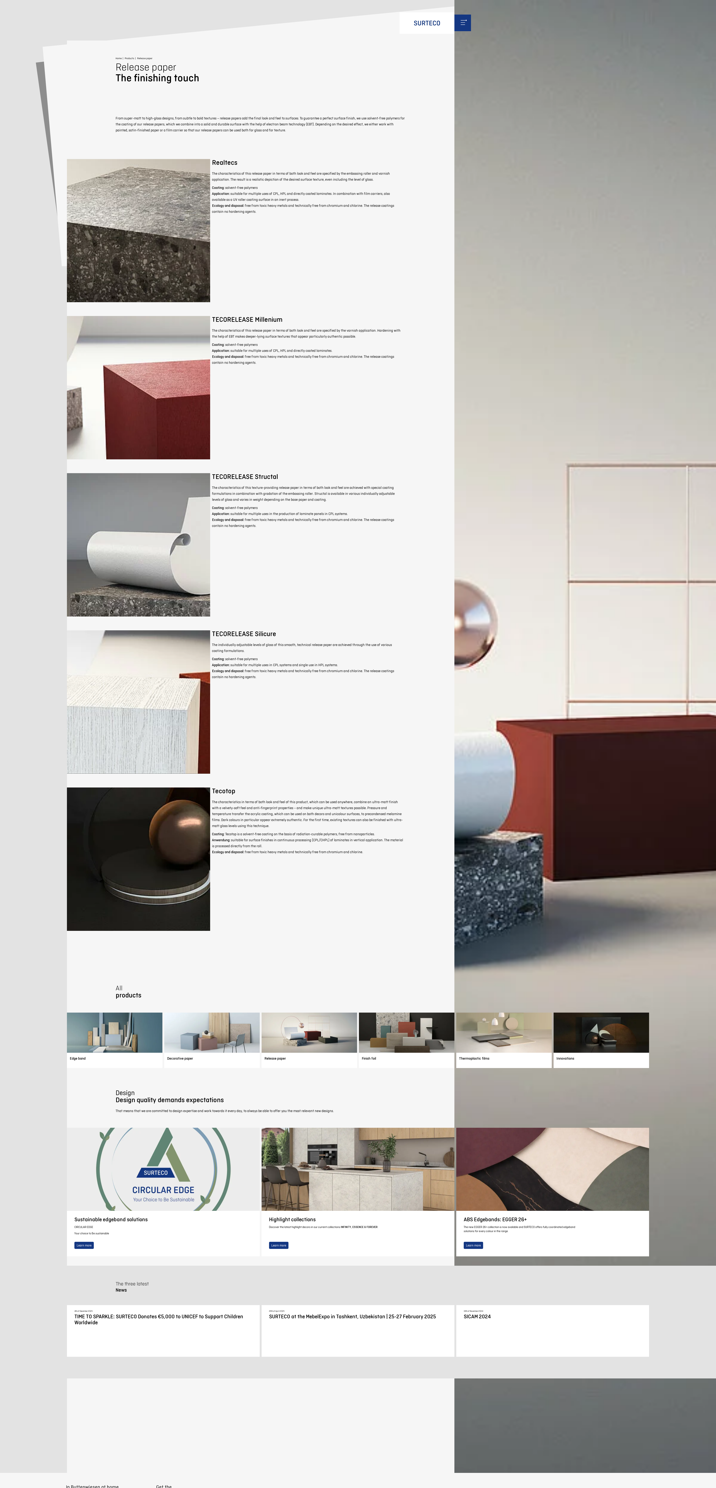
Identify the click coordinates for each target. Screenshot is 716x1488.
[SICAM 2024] (552, 1331)
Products (129, 58)
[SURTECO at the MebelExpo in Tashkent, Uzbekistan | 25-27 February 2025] (358, 1331)
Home (119, 58)
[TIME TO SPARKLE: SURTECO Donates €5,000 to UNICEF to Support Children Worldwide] (163, 1331)
